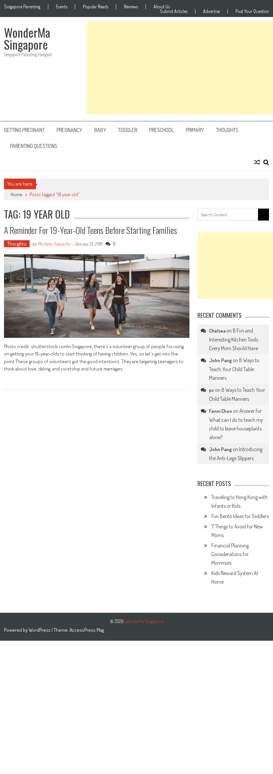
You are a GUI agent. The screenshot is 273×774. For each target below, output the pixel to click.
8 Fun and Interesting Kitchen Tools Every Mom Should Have (233, 339)
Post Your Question (252, 11)
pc (211, 390)
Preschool (161, 130)
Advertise (211, 11)
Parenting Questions (33, 146)
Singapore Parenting (22, 6)
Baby (100, 130)
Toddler (127, 130)
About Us (161, 6)
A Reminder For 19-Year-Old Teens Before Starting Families (90, 230)
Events (61, 6)
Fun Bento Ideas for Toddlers (240, 516)
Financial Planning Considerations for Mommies (230, 554)
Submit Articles (173, 11)
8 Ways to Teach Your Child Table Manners (234, 369)
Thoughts (227, 130)
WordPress (40, 630)
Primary (195, 130)
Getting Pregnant (24, 130)
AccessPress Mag (87, 630)
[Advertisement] (179, 67)
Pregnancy (69, 130)
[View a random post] (257, 162)
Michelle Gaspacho (54, 244)
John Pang (220, 360)
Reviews (131, 6)
